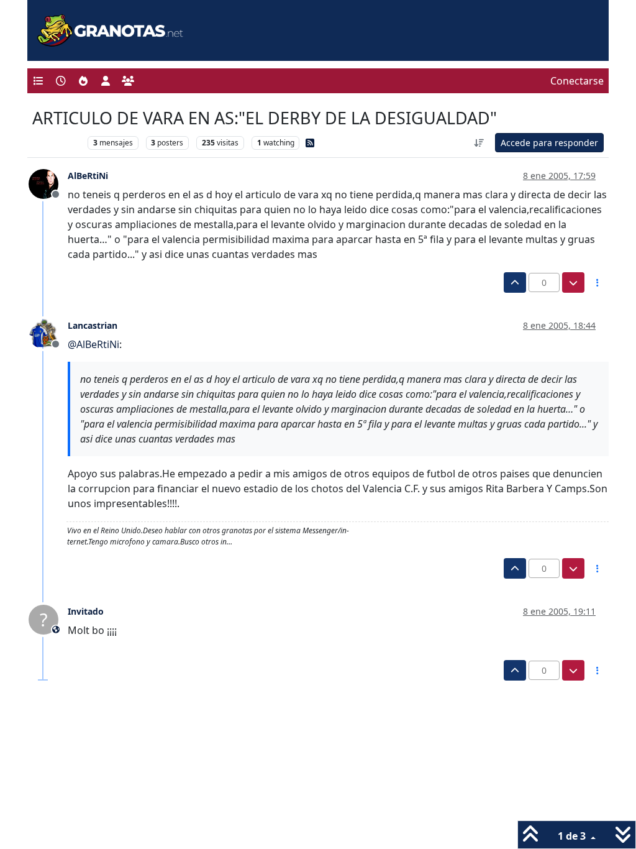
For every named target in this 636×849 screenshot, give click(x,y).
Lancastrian (92, 325)
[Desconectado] (48, 183)
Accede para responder (549, 143)
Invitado (86, 611)
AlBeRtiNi (88, 175)
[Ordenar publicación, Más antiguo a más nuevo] (479, 142)
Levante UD (56, 142)
